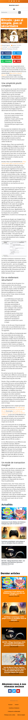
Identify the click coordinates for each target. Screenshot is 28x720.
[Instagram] (16, 1)
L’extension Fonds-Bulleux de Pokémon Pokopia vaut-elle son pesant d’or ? (13, 522)
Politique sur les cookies (9, 714)
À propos (10, 704)
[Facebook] (10, 691)
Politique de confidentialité (14, 711)
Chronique (9, 49)
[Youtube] (19, 1)
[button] (14, 9)
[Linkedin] (14, 1)
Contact (17, 704)
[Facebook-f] (9, 1)
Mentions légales (21, 714)
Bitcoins (4, 49)
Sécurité (15, 49)
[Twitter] (12, 1)
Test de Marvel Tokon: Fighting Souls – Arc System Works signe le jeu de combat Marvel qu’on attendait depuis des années (14, 669)
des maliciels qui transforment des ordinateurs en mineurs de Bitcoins (13, 412)
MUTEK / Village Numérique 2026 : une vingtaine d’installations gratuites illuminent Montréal (13, 562)
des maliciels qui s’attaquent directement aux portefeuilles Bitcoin (13, 409)
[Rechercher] (19, 12)
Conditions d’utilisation (14, 708)
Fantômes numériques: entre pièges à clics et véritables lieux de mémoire (13, 542)
